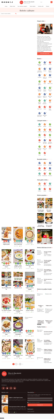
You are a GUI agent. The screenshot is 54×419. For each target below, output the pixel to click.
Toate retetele (32, 6)
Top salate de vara (18, 287)
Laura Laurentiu (31, 411)
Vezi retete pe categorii (22, 6)
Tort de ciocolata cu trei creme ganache (47, 261)
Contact (47, 6)
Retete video (12, 6)
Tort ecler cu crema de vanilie (40, 226)
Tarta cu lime (29, 242)
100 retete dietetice (48, 210)
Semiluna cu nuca (40, 306)
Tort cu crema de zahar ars (49, 226)
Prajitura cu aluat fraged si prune (16, 397)
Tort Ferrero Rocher (48, 331)
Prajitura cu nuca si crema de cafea (48, 322)
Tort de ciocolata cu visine (47, 252)
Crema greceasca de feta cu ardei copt (17, 406)
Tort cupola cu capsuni (6, 310)
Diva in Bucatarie (29, 2)
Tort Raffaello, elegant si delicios (47, 341)
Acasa (6, 6)
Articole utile (40, 6)
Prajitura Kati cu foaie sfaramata (47, 359)
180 (20, 364)
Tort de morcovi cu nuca (48, 280)
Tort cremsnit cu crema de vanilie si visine (48, 270)
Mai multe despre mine (44, 53)
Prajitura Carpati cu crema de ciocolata (48, 350)
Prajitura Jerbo (49, 305)
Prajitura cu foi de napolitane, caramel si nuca (40, 322)
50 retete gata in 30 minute (41, 210)
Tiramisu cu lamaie (30, 310)
